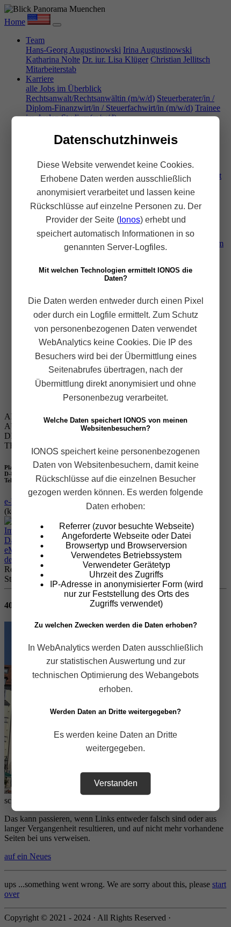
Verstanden (116, 783)
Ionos (129, 219)
